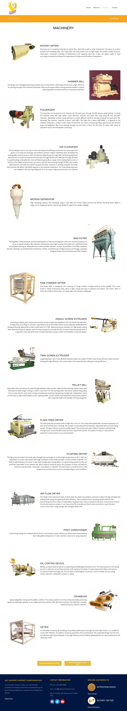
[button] (9, 698)
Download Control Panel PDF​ (78, 663)
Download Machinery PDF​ (49, 663)
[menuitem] (88, 7)
